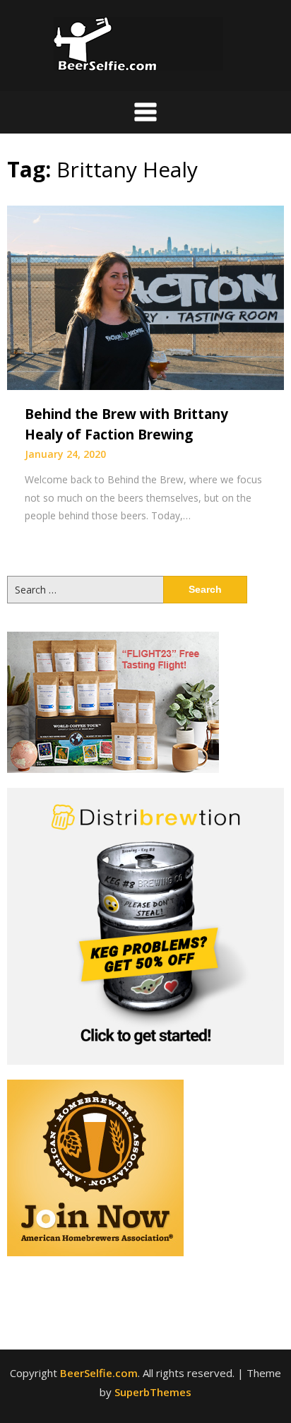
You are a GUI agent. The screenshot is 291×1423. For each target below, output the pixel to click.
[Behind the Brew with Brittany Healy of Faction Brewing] (145, 297)
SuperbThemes (152, 1392)
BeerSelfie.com (99, 1373)
